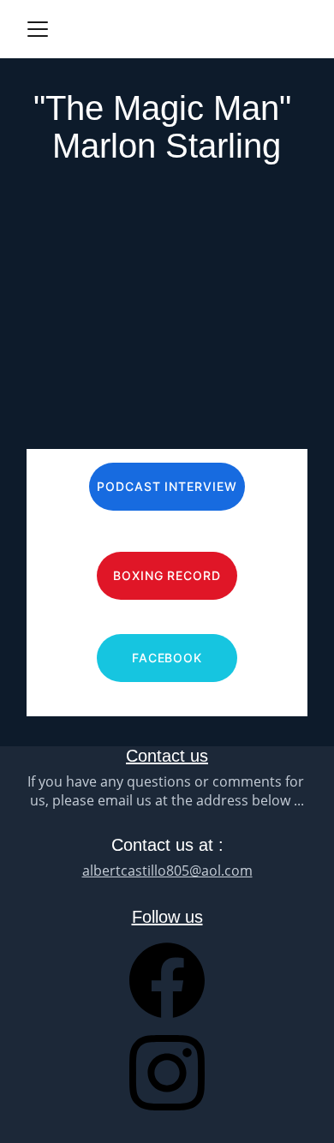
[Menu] (37, 29)
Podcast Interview (167, 486)
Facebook (167, 657)
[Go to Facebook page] (167, 989)
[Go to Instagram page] (167, 1072)
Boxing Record (167, 575)
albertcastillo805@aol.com (167, 870)
